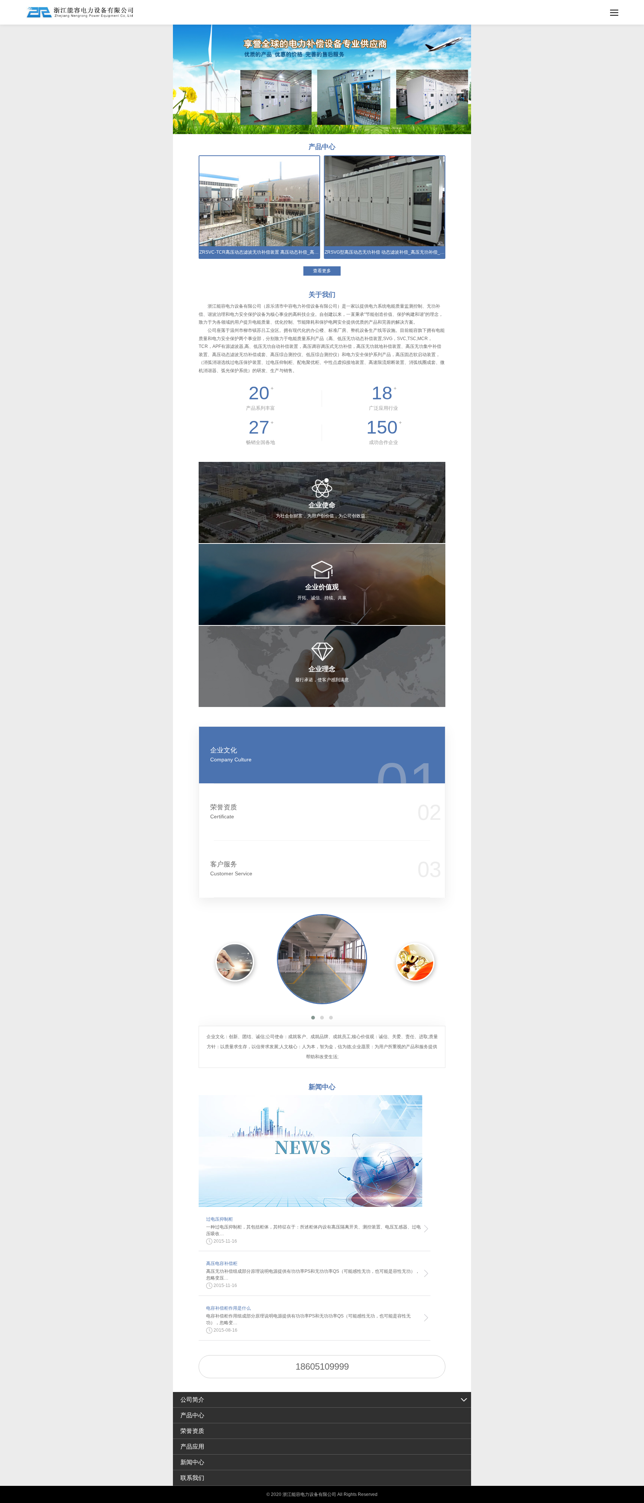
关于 (322, 294)
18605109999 (322, 1366)
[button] (313, 1017)
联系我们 (192, 1478)
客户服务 (231, 868)
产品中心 (192, 1415)
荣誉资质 (223, 811)
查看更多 (322, 270)
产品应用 (192, 1446)
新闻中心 (192, 1462)
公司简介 (192, 1399)
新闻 (322, 1087)
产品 (322, 146)
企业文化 (231, 754)
